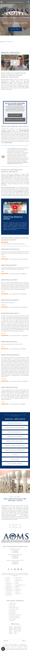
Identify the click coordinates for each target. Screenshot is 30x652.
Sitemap (25, 646)
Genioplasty (12, 620)
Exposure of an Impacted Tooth (16, 614)
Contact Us (13, 646)
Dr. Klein (18, 175)
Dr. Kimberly (10, 175)
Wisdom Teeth (6, 645)
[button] (15, 63)
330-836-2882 (15, 551)
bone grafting (18, 191)
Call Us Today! (15, 115)
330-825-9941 (15, 556)
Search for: (6, 640)
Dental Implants (13, 603)
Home (1, 41)
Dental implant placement (8, 187)
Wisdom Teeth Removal (14, 607)
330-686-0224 (15, 562)
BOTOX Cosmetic (13, 619)
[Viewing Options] (3, 649)
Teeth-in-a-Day (12, 604)
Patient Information (13, 644)
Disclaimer (19, 646)
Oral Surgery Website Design (10, 649)
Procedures (22, 644)
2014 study (21, 86)
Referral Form (6, 646)
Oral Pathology (12, 613)
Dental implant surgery (7, 79)
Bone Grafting (12, 606)
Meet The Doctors (23, 645)
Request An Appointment (15, 119)
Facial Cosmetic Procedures (15, 617)
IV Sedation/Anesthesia (14, 616)
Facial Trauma (12, 610)
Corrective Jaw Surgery (14, 609)
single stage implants (7, 176)
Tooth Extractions (13, 611)
